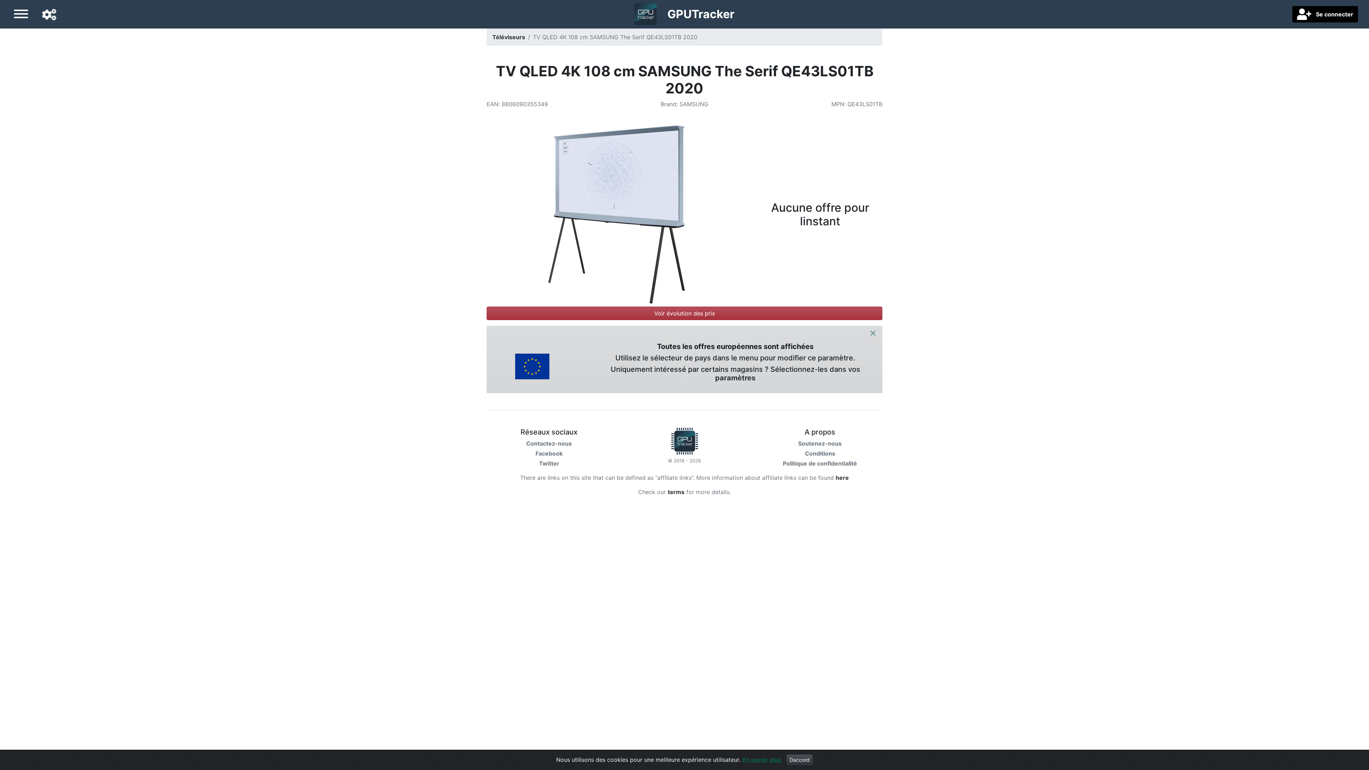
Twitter (549, 463)
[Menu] (21, 15)
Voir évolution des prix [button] (684, 313)
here (842, 477)
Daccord (800, 760)
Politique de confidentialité (820, 463)
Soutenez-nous (820, 443)
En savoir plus (761, 759)
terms (676, 492)
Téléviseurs (508, 37)
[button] (49, 15)
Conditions (820, 453)
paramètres (735, 378)
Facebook (549, 453)
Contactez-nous (549, 443)
